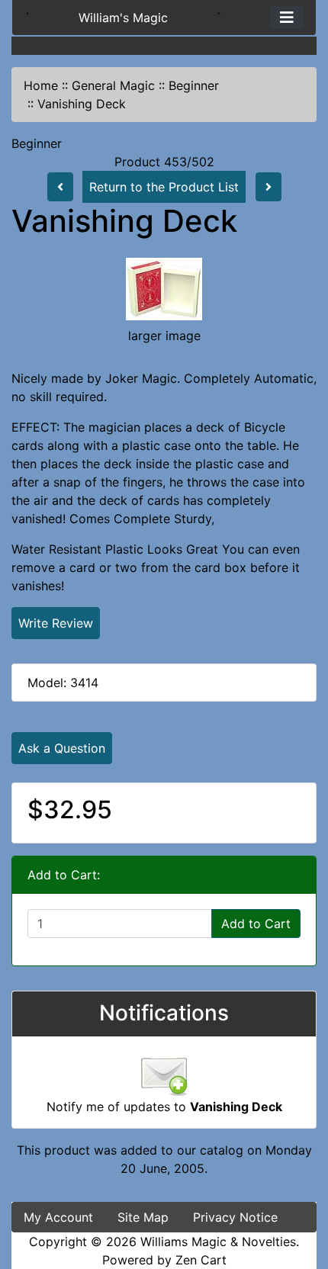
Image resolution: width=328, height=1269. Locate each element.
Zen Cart (201, 1259)
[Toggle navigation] (287, 17)
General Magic (113, 85)
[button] (300, 1193)
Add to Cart (256, 923)
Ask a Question (61, 748)
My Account (58, 1217)
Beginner (194, 85)
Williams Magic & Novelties (218, 1241)
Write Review (55, 623)
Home (41, 85)
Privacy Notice (235, 1217)
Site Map (143, 1217)
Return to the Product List (164, 186)
